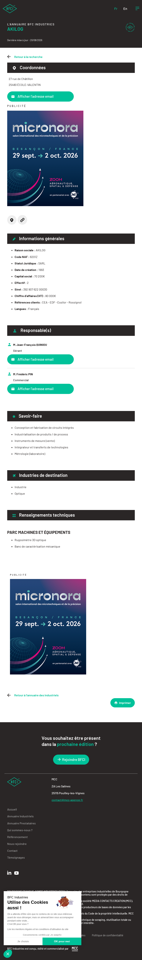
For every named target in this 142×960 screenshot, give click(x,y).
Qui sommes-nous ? (20, 830)
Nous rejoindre (17, 843)
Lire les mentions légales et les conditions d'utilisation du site (37, 929)
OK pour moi (62, 941)
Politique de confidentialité (107, 935)
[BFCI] (10, 8)
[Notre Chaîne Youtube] (16, 873)
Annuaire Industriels (20, 816)
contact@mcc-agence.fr (67, 800)
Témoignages (16, 857)
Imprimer (125, 702)
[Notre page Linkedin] (9, 873)
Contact (12, 850)
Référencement (17, 837)
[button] (7, 953)
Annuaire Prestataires (21, 823)
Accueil (12, 809)
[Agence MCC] (75, 948)
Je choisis (23, 941)
